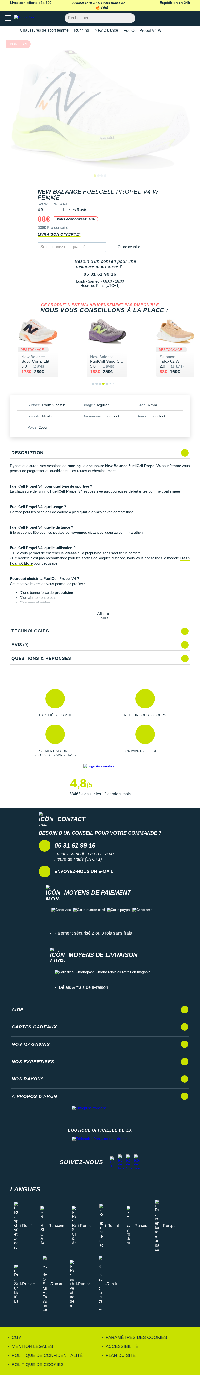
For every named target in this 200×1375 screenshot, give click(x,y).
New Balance (106, 30)
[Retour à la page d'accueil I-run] (25, 18)
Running (81, 30)
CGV (16, 1337)
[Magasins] (172, 18)
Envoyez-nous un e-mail (83, 871)
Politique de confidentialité (47, 1355)
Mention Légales (32, 1346)
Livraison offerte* (59, 234)
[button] (55, 703)
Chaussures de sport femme (44, 30)
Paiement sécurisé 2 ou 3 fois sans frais (93, 933)
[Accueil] (11, 30)
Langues (25, 1189)
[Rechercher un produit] (129, 18)
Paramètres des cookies (136, 1337)
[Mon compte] (182, 18)
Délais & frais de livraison (83, 987)
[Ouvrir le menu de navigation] (8, 18)
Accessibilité (122, 1346)
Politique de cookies (38, 1364)
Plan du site (121, 1355)
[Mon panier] (191, 18)
